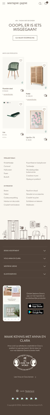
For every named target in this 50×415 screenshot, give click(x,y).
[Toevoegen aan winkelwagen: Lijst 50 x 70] (45, 139)
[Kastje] (36, 76)
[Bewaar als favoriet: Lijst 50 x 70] (44, 109)
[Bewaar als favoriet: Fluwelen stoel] (21, 60)
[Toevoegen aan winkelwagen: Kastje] (45, 95)
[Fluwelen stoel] (13, 71)
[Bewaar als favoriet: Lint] (21, 104)
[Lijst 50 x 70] (36, 120)
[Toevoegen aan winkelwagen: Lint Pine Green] (22, 134)
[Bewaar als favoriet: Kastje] (44, 65)
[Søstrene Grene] (17, 3)
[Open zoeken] (40, 3)
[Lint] (13, 114)
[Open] (4, 3)
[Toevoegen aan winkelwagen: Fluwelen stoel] (22, 90)
